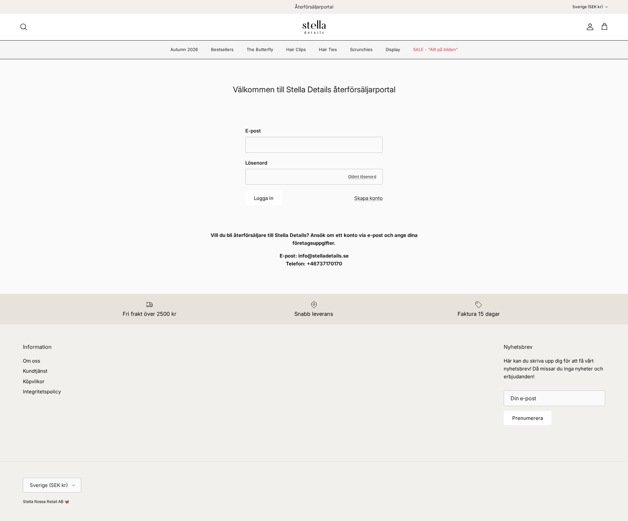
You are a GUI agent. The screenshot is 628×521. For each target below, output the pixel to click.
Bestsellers (222, 49)
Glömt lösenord (362, 176)
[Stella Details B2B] (314, 27)
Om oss (31, 361)
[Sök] (23, 27)
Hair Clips (296, 49)
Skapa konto (368, 198)
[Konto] (589, 27)
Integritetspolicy (42, 391)
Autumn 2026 (184, 49)
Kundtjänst (35, 371)
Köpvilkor (33, 381)
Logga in (263, 198)
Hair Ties (328, 49)
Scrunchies (361, 49)
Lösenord (256, 163)
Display (393, 49)
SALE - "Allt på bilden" (435, 49)
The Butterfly (260, 49)
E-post (253, 131)
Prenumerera (527, 418)
